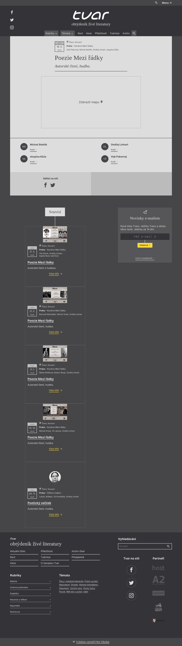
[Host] (158, 568)
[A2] (158, 581)
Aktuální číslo (17, 551)
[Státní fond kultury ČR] (158, 620)
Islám (85, 591)
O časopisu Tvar (50, 563)
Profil (32, 150)
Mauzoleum (64, 584)
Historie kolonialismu (88, 584)
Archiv (126, 33)
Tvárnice (114, 33)
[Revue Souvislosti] (158, 593)
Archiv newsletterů (144, 258)
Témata (66, 33)
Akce (89, 33)
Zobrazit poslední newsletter (144, 252)
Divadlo (74, 584)
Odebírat (143, 245)
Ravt (80, 33)
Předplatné (78, 557)
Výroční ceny (76, 588)
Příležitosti (101, 33)
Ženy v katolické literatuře (71, 581)
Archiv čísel (78, 551)
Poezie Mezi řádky (41, 262)
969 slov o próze (74, 591)
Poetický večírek (39, 503)
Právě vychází (91, 581)
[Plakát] (55, 234)
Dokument (64, 588)
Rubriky (50, 33)
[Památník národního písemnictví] (158, 607)
